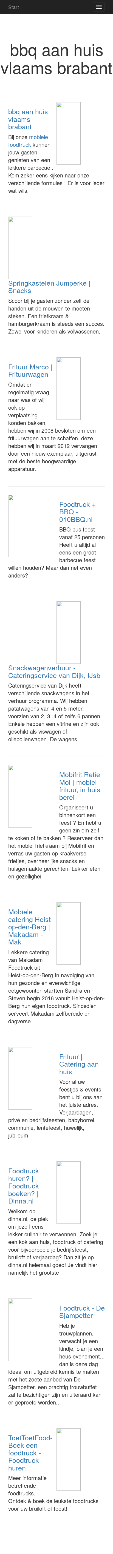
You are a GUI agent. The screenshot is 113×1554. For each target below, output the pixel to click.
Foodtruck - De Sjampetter (82, 1311)
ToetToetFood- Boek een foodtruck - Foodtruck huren (30, 1452)
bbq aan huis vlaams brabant (28, 118)
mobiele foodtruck (28, 140)
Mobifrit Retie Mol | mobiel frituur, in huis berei (79, 785)
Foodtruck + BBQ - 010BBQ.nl (77, 511)
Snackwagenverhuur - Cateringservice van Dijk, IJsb (54, 671)
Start (13, 6)
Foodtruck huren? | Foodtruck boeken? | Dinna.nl (23, 1185)
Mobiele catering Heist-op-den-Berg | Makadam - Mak (30, 926)
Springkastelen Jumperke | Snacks (49, 286)
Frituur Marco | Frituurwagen (30, 370)
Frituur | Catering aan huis (79, 1063)
